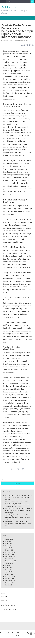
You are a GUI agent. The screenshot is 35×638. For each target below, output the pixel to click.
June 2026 (8, 543)
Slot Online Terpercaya (21, 40)
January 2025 (9, 578)
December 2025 (10, 556)
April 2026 (8, 548)
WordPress (12, 633)
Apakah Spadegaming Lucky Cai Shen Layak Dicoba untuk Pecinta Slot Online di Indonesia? (18, 517)
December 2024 (10, 580)
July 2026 (8, 541)
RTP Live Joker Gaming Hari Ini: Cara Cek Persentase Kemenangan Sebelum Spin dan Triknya (18, 511)
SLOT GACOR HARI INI (8, 609)
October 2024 (9, 585)
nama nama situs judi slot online (11, 43)
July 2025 (8, 565)
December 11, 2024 (8, 40)
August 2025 (9, 563)
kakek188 (18, 253)
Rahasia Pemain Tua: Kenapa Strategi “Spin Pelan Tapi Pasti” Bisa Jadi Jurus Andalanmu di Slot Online (17, 504)
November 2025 (10, 559)
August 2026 (9, 539)
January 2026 (9, 554)
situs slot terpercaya (8, 605)
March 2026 (9, 550)
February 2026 (10, 552)
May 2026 (8, 546)
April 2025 (8, 572)
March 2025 (9, 574)
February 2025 (10, 576)
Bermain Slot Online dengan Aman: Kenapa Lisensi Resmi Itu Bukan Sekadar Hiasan (18, 524)
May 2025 (8, 570)
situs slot (4, 601)
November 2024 (10, 583)
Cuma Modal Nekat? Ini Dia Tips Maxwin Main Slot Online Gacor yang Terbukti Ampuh (18, 497)
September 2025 (10, 561)
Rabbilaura (9, 7)
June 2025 (8, 567)
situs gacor (5, 596)
